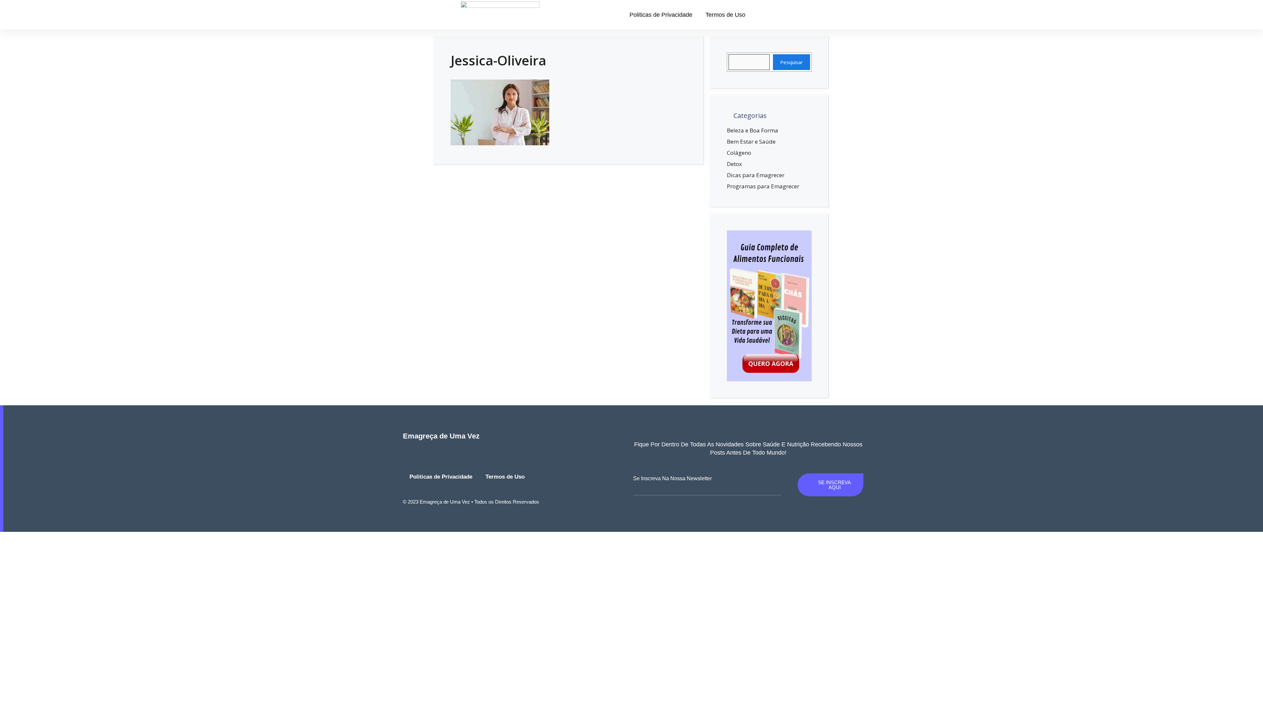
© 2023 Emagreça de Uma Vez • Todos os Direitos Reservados (471, 502)
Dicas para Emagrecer (755, 175)
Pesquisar (791, 62)
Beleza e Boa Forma (752, 130)
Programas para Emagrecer (763, 186)
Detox (734, 164)
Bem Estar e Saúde (751, 141)
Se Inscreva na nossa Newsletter (672, 478)
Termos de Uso (725, 15)
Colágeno (739, 152)
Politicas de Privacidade (661, 15)
